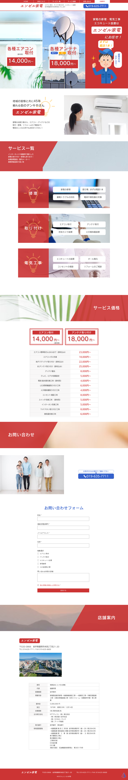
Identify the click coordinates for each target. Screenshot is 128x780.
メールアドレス (43, 533)
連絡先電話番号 (43, 524)
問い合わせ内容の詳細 (45, 571)
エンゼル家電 (31, 6)
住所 (39, 542)
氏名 (39, 515)
